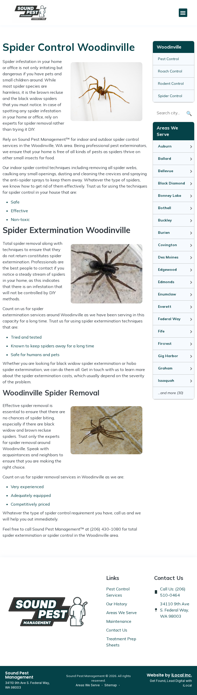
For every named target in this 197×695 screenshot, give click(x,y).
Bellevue (165, 171)
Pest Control (168, 59)
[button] (183, 12)
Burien (164, 232)
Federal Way (169, 319)
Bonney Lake (169, 195)
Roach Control (170, 71)
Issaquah (166, 380)
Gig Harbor (168, 356)
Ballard (164, 158)
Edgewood (167, 269)
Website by (169, 675)
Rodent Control (171, 83)
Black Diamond (171, 183)
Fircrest (165, 343)
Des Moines (168, 257)
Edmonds (166, 282)
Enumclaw (167, 294)
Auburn (165, 146)
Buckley (165, 220)
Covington (167, 245)
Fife (161, 331)
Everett (164, 306)
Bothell (164, 208)
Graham (165, 368)
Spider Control (170, 96)
